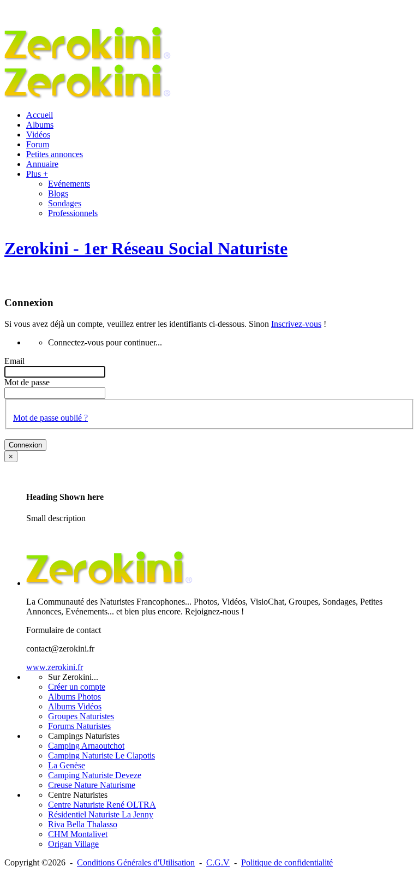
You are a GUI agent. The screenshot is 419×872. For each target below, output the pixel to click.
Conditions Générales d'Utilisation (136, 862)
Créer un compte (76, 686)
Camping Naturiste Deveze (94, 775)
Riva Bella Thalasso (82, 824)
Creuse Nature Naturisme (91, 785)
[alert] (209, 496)
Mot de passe (27, 382)
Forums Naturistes (79, 726)
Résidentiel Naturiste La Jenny (100, 814)
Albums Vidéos (74, 706)
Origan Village (73, 844)
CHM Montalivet (77, 834)
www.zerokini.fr (54, 667)
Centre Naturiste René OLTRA (102, 804)
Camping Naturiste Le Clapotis (101, 755)
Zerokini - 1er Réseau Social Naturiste (146, 248)
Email (14, 361)
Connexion (25, 445)
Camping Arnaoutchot (86, 745)
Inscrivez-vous (296, 324)
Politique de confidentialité (287, 862)
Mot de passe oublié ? (50, 417)
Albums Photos (74, 696)
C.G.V (218, 862)
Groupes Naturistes (81, 716)
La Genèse (66, 765)
